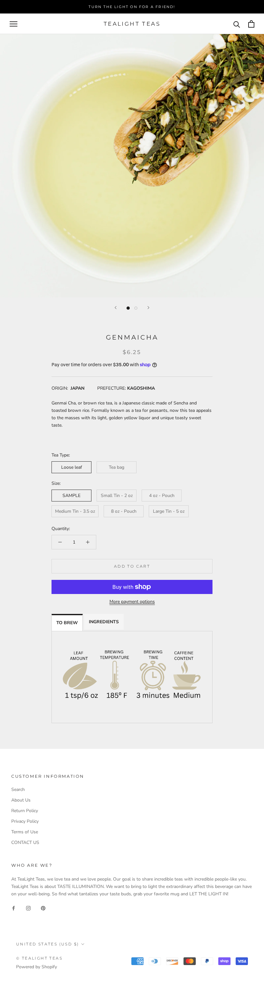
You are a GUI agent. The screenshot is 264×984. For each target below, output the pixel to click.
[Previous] (116, 307)
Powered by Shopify (36, 967)
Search (18, 789)
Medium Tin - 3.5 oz (75, 511)
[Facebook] (13, 907)
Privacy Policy (25, 821)
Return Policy (24, 811)
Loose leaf (71, 467)
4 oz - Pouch (161, 495)
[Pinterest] (43, 907)
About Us (21, 800)
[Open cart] (251, 24)
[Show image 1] (128, 308)
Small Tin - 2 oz (117, 495)
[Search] (236, 24)
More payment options (132, 601)
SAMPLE (71, 495)
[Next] (148, 307)
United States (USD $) (47, 944)
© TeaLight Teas (39, 958)
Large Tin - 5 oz (168, 511)
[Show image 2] (135, 308)
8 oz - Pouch (124, 511)
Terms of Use (24, 832)
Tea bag (116, 467)
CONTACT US (25, 842)
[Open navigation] (13, 24)
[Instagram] (28, 907)
